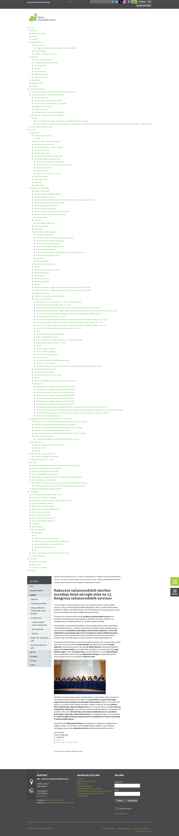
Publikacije (38, 182)
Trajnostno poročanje (41, 281)
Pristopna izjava (40, 71)
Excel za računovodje (41, 153)
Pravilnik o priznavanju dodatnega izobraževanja (51, 430)
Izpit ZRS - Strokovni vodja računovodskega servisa (55, 238)
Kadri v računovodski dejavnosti (45, 232)
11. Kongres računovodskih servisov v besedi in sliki (78, 579)
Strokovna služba (40, 51)
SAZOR (36, 378)
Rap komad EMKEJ (42, 261)
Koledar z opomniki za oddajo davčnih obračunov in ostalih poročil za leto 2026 (62, 290)
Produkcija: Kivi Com (144, 831)
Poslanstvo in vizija (39, 33)
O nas (32, 28)
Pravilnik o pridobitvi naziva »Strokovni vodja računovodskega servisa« (59, 486)
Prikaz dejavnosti (38, 556)
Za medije (33, 559)
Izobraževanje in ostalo (42, 135)
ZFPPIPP (37, 267)
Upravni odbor (39, 45)
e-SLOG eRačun (82, 796)
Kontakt (35, 86)
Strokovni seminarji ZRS (44, 235)
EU (35, 535)
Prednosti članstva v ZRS (43, 60)
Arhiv (38, 138)
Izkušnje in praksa (42, 171)
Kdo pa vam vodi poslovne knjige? (44, 497)
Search (112, 1)
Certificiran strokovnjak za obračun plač (48, 156)
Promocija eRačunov (41, 273)
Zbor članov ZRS (40, 448)
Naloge (34, 36)
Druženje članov (37, 442)
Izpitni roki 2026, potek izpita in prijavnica (47, 468)
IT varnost (37, 220)
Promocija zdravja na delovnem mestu (48, 375)
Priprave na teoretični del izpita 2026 (45, 471)
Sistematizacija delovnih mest (45, 369)
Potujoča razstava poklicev (46, 249)
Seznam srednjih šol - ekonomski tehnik (48, 544)
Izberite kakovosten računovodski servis (46, 494)
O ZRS (34, 30)
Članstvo (35, 57)
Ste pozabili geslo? (121, 814)
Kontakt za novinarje (39, 567)
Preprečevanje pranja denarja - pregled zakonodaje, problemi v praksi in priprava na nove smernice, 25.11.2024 (76, 311)
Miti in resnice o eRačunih (41, 512)
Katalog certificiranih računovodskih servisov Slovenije (52, 419)
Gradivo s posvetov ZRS (43, 299)
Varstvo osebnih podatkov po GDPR (47, 270)
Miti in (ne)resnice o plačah (41, 515)
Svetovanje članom (41, 176)
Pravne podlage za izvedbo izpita (44, 480)
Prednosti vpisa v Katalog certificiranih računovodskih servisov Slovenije (60, 421)
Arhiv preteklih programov (43, 436)
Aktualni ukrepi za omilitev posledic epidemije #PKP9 (55, 389)
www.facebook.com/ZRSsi (54, 800)
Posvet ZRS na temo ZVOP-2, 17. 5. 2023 (50, 316)
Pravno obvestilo (109, 828)
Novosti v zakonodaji (41, 191)
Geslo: (116, 790)
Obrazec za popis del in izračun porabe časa (50, 214)
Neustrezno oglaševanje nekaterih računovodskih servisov (55, 381)
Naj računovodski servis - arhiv (43, 459)
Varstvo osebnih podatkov (45, 351)
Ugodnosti (35, 133)
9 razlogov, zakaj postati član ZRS (46, 63)
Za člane (33, 130)
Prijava (120, 801)
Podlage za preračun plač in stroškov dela (49, 203)
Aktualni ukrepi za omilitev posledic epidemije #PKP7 (55, 398)
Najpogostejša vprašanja (43, 106)
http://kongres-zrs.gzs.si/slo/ (66, 742)
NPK (35, 550)
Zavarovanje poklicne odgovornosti (47, 159)
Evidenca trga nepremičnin (45, 349)
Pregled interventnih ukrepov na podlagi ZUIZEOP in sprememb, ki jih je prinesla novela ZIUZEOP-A (72, 407)
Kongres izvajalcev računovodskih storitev (49, 445)
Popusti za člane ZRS (41, 150)
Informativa (40, 258)
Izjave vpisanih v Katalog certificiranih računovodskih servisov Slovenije (60, 433)
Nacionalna (38, 532)
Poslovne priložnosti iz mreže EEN (89, 788)
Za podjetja (34, 492)
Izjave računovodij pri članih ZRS (43, 521)
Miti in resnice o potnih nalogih (43, 506)
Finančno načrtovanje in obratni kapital (50, 334)
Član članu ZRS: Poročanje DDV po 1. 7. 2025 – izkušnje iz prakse (58, 302)
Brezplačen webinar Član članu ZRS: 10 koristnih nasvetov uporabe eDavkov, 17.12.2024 (67, 308)
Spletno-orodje (41, 217)
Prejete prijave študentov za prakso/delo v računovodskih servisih (60, 252)
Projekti (35, 39)
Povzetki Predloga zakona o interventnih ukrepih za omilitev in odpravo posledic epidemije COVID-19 (72, 413)
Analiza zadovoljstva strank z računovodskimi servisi (51, 553)
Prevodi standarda (40, 109)
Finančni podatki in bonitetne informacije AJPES (94, 791)
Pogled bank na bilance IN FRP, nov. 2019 (50, 343)
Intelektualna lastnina (41, 293)
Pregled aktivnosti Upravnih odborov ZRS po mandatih (56, 48)
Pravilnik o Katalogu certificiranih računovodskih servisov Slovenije (58, 427)
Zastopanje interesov (37, 89)
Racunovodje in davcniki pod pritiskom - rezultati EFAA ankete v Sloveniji (62, 121)
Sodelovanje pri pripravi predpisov (46, 538)
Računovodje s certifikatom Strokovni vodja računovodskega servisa (57, 477)
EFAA (36, 118)
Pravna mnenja (39, 276)
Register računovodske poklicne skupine (46, 489)
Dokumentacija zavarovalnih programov (50, 162)
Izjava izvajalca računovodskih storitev (48, 100)
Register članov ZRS (41, 74)
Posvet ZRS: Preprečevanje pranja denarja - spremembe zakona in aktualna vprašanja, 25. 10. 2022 (71, 319)
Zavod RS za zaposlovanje (45, 363)
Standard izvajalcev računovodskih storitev (47, 95)
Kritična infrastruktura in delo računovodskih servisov (55, 392)
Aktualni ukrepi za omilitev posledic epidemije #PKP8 (55, 395)
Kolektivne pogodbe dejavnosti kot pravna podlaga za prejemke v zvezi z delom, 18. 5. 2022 (69, 322)
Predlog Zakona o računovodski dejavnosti (49, 112)
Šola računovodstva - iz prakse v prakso (48, 147)
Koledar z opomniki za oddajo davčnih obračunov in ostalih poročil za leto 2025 (62, 287)
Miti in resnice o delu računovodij (48, 243)
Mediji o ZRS (36, 564)
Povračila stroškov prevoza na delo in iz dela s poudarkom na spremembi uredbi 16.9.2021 (68, 366)
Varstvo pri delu (42, 357)
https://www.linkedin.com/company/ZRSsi (59, 802)
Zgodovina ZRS (37, 83)
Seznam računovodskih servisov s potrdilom (50, 103)
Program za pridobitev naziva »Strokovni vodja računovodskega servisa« (60, 483)
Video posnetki (37, 527)
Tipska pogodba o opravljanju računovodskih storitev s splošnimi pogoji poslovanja (64, 200)
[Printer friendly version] (120, 577)
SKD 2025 (37, 284)
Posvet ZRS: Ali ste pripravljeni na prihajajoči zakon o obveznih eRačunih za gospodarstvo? (69, 314)
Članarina (37, 68)
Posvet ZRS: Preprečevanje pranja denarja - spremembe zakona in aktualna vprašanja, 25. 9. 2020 (71, 325)
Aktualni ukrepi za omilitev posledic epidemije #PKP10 (55, 386)
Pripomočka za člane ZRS (45, 223)
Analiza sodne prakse (42, 278)
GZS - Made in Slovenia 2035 (42, 127)
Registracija (132, 801)
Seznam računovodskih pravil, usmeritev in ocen (51, 211)
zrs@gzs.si (60, 740)
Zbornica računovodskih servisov (65, 576)
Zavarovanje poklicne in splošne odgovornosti (53, 360)
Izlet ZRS (37, 451)
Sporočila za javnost (39, 562)
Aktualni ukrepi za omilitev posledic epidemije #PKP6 (55, 401)
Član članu (80, 779)
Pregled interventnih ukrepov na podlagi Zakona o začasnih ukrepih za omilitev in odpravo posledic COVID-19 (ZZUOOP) (79, 410)
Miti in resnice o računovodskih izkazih (45, 509)
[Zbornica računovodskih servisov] (38, 2)
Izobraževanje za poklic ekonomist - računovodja (51, 541)
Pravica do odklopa (41, 226)
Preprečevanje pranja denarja (44, 264)
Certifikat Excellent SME (85, 781)
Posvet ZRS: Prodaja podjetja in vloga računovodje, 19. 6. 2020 (58, 328)
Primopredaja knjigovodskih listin (46, 206)
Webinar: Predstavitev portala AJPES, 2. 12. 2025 (53, 305)
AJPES (38, 331)
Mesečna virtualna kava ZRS (44, 144)
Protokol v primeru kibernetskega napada (49, 296)
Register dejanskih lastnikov (44, 372)
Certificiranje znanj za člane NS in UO (90, 793)
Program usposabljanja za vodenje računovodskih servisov (57, 439)
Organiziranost (37, 42)
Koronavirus (38, 384)
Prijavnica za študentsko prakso (47, 255)
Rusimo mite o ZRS (41, 77)
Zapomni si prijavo (125, 808)
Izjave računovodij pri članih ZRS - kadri (50, 246)
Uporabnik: (118, 782)
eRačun (38, 346)
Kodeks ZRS (36, 80)
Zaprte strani (38, 185)
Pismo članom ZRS (40, 179)
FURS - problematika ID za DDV (47, 337)
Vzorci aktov (38, 229)
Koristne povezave (39, 529)
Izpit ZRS (33, 462)
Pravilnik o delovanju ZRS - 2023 (45, 54)
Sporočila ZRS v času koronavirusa (48, 416)
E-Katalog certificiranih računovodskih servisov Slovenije (54, 424)
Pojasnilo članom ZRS (44, 168)
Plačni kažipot (82, 784)
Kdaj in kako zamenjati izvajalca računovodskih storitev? (52, 500)
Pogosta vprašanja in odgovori (43, 503)
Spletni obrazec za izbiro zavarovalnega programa (54, 165)
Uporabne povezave (84, 786)
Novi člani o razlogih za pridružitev (46, 457)
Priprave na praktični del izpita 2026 (44, 474)
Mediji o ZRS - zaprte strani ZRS (43, 454)
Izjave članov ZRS (40, 65)
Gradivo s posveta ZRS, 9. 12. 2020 (48, 173)
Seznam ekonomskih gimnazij (44, 547)
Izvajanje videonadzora (141, 828)
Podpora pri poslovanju (40, 188)
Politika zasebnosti (124, 828)
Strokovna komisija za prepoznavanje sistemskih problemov (54, 92)
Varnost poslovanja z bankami (47, 354)
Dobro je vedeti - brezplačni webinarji (47, 141)
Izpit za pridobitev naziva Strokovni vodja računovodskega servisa (56, 465)
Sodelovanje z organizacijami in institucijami (48, 115)
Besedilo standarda (41, 98)
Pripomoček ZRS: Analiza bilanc (45, 208)
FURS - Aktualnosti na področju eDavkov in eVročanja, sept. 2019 (59, 340)
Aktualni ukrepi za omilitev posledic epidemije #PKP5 (55, 404)
